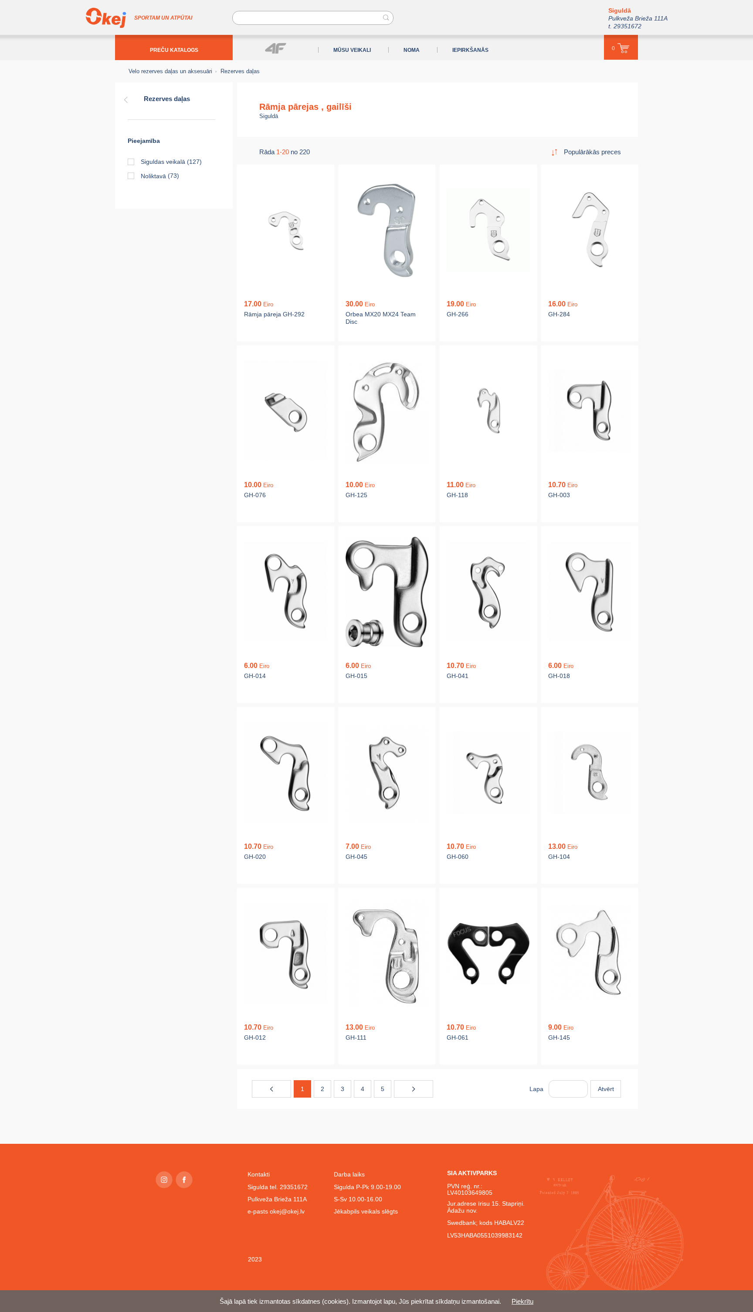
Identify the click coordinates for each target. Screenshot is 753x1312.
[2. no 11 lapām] (413, 1089)
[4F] (275, 48)
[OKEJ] (105, 17)
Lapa (536, 1088)
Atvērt (606, 1088)
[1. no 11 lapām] (271, 1089)
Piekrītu (522, 1301)
